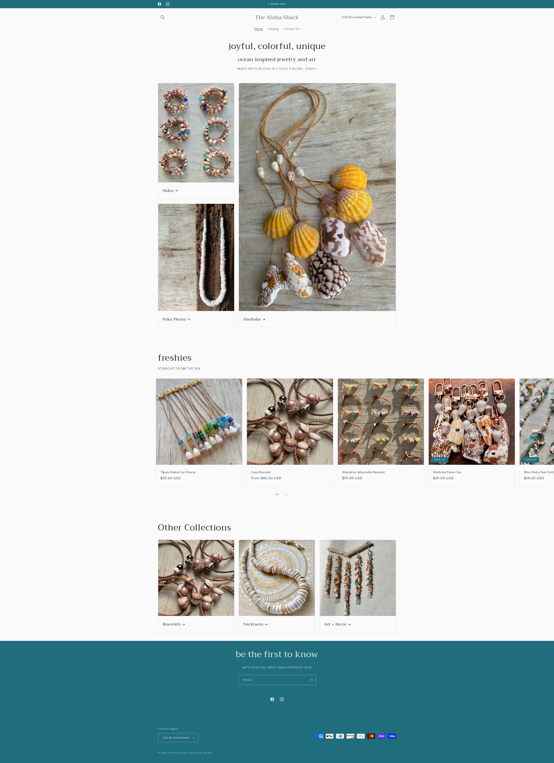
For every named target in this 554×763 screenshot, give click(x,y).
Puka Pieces (174, 319)
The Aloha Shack (178, 753)
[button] (162, 17)
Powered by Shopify (200, 753)
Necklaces (253, 624)
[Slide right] (286, 494)
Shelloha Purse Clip (447, 472)
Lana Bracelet (261, 472)
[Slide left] (267, 494)
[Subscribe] (311, 680)
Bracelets (171, 624)
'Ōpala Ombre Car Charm (177, 472)
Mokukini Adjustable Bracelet (363, 472)
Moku (168, 190)
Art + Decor (335, 624)
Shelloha (252, 319)
